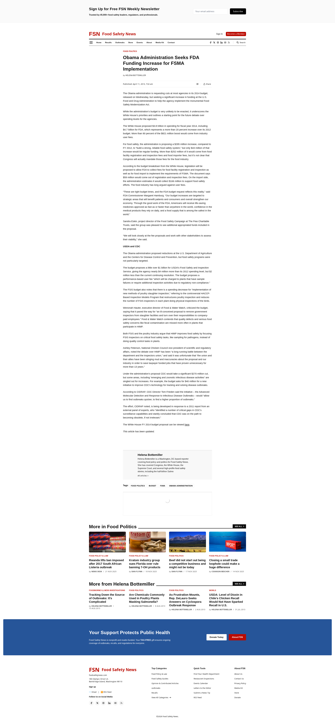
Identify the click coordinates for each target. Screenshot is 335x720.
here (187, 424)
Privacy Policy (240, 683)
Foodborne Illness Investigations (107, 590)
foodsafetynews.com (98, 675)
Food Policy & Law (98, 556)
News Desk (96, 571)
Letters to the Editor (202, 688)
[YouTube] (225, 42)
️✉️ (93, 692)
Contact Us (239, 678)
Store (236, 693)
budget (152, 485)
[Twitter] (214, 42)
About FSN (237, 637)
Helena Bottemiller (135, 75)
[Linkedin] (221, 42)
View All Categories (160, 697)
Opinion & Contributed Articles (165, 683)
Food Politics (130, 51)
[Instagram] (218, 42)
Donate (237, 697)
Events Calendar (201, 683)
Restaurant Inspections (204, 678)
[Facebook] (210, 42)
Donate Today (217, 637)
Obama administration (181, 485)
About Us (238, 674)
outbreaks (156, 688)
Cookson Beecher (220, 571)
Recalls (155, 693)
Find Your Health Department (206, 674)
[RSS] (229, 42)
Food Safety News (170, 716)
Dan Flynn (137, 571)
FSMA (162, 485)
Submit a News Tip (202, 693)
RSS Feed (198, 697)
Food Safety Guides (160, 678)
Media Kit (238, 688)
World (212, 590)
